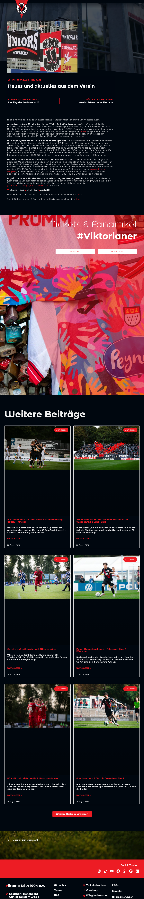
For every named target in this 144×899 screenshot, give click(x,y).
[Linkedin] (137, 871)
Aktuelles (60, 885)
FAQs (115, 885)
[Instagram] (99, 871)
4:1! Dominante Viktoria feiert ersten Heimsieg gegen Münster (35, 520)
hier (79, 194)
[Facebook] (118, 871)
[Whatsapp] (124, 871)
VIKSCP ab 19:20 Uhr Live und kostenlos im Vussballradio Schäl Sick (102, 520)
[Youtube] (112, 871)
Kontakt (117, 891)
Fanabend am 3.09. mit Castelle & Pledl (100, 778)
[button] (140, 4)
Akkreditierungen (122, 897)
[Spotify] (131, 871)
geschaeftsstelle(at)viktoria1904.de (27, 185)
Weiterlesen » (14, 539)
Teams (58, 890)
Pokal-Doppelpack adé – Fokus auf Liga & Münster (101, 650)
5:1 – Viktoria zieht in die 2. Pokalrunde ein (32, 778)
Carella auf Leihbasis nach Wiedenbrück (31, 649)
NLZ (56, 895)
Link (84, 131)
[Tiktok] (105, 871)
